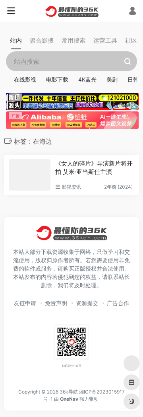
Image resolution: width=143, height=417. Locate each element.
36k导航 (69, 392)
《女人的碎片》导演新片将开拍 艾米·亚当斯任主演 (94, 167)
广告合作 (118, 303)
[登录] (132, 12)
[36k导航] (72, 11)
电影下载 (57, 79)
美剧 (112, 79)
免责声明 (56, 303)
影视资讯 (71, 187)
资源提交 (87, 303)
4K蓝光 (87, 79)
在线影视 (25, 79)
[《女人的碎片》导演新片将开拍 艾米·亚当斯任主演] (29, 175)
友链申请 (25, 303)
